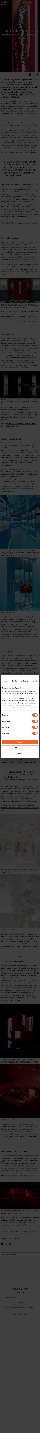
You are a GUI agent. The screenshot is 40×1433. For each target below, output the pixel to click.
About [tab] (35, 681)
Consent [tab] (5, 681)
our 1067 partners (14, 691)
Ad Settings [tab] (25, 681)
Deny (20, 753)
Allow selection (20, 748)
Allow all (20, 742)
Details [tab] (14, 681)
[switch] (35, 721)
